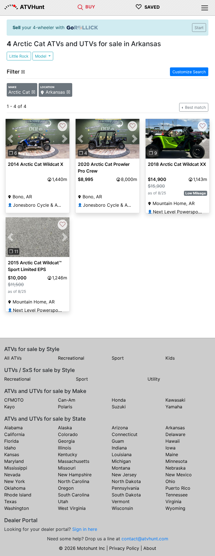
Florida (11, 441)
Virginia (173, 501)
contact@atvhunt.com (144, 538)
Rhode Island (17, 495)
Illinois (64, 448)
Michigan (121, 461)
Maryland (14, 461)
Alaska (65, 427)
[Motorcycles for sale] (80, 7)
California (14, 434)
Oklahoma (14, 488)
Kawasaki (175, 400)
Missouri (67, 468)
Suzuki (119, 406)
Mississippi (15, 468)
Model (41, 56)
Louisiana (122, 454)
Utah (63, 501)
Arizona (120, 427)
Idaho (10, 448)
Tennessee (176, 495)
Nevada (12, 474)
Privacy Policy (124, 548)
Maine (171, 454)
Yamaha (173, 406)
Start (199, 27)
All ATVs (13, 358)
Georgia (66, 441)
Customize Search (189, 71)
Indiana (119, 448)
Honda (119, 400)
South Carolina (73, 495)
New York (14, 481)
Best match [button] (195, 107)
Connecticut (124, 434)
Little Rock (19, 56)
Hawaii (172, 441)
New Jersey (124, 474)
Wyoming (175, 508)
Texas (10, 501)
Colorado (68, 434)
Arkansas (175, 427)
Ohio (170, 481)
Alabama (13, 427)
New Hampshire (75, 474)
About (149, 548)
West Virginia (72, 508)
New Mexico (178, 474)
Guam (118, 441)
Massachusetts (73, 461)
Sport (118, 358)
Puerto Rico (177, 488)
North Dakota (126, 481)
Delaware (175, 434)
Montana (121, 468)
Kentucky (67, 454)
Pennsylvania (125, 488)
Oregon (66, 488)
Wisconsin (122, 508)
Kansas (11, 454)
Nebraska (175, 468)
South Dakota (126, 495)
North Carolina (73, 481)
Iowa (170, 448)
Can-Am (66, 400)
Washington (16, 508)
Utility (154, 379)
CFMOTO (14, 400)
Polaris (65, 406)
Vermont (121, 501)
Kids (170, 358)
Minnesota (176, 461)
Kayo (9, 406)
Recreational (71, 358)
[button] (10, 139)
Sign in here (84, 529)
